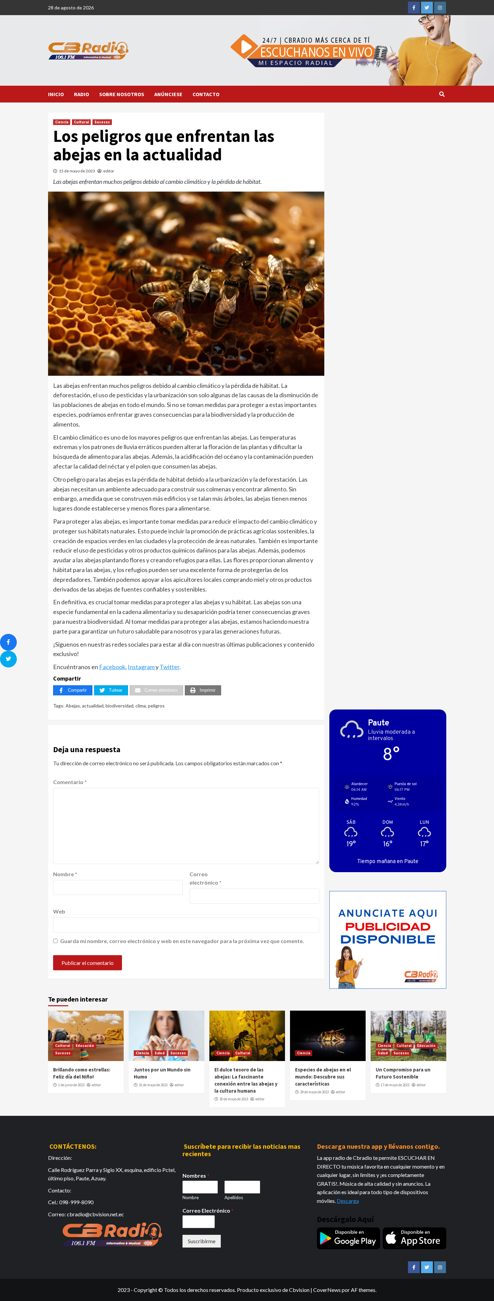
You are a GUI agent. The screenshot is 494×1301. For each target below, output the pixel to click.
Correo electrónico (205, 878)
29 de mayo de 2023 (314, 1092)
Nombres (195, 1175)
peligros (156, 705)
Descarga (348, 1200)
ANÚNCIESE (168, 94)
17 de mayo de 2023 (395, 1085)
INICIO (56, 94)
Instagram (142, 666)
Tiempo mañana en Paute (387, 861)
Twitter (169, 666)
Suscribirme (201, 1241)
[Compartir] (8, 642)
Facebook (112, 666)
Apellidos (233, 1197)
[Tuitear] (8, 659)
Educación (85, 1045)
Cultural (81, 122)
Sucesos (102, 122)
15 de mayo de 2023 (77, 170)
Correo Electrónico (208, 1210)
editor (108, 170)
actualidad (93, 705)
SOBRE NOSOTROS (121, 94)
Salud (160, 1053)
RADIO (81, 94)
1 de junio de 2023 (71, 1085)
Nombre (65, 874)
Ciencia (61, 122)
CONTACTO (206, 94)
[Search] (442, 94)
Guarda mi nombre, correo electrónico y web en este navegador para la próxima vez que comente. (182, 941)
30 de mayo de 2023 (233, 1099)
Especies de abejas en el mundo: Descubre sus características (323, 1076)
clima (140, 705)
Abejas (73, 705)
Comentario (70, 782)
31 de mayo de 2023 (153, 1085)
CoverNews (327, 1290)
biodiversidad (119, 705)
